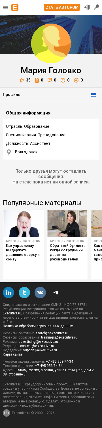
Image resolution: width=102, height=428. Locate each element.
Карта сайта (12, 354)
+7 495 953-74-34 (59, 362)
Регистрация (96, 7)
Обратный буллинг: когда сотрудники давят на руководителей (67, 252)
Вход (87, 7)
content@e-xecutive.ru (37, 346)
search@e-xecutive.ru (51, 333)
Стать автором (61, 7)
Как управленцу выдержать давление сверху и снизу (23, 252)
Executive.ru (12, 313)
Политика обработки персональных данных (38, 326)
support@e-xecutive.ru (40, 350)
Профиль (11, 94)
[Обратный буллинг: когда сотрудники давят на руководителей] (67, 223)
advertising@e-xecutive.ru (38, 342)
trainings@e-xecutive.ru (59, 337)
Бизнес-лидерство (23, 241)
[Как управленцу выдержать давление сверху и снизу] (23, 223)
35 (28, 80)
